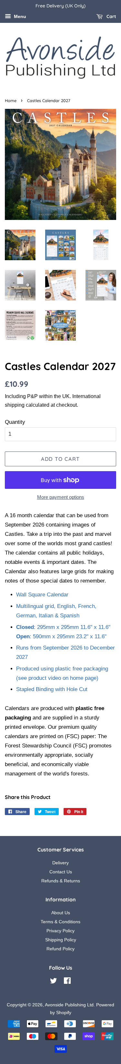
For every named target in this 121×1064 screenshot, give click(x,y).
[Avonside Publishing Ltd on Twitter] (53, 981)
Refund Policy (60, 948)
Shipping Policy (60, 939)
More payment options (60, 497)
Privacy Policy (60, 930)
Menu (19, 16)
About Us (60, 912)
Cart (110, 16)
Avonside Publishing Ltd (69, 1004)
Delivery (60, 862)
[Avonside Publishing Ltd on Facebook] (67, 981)
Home (10, 100)
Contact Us (60, 871)
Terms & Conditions (60, 921)
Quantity (15, 422)
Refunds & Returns (60, 880)
